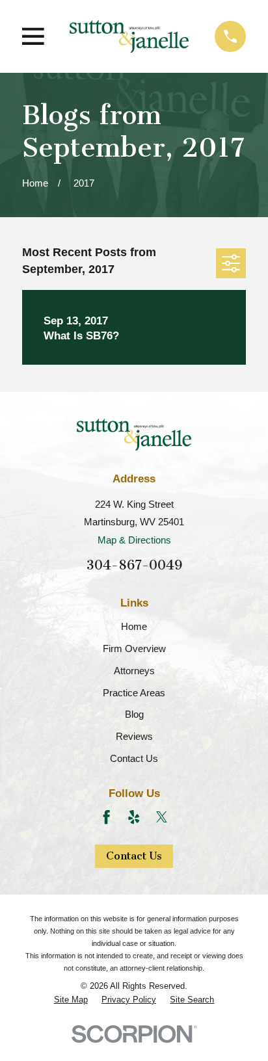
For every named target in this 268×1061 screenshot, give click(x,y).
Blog (134, 714)
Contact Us (134, 758)
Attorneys (134, 670)
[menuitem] (71, 1000)
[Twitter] (161, 817)
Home (134, 626)
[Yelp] (134, 817)
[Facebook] (106, 817)
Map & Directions (134, 539)
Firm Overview (134, 648)
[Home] (129, 36)
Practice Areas (134, 692)
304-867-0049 (134, 565)
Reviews (134, 736)
